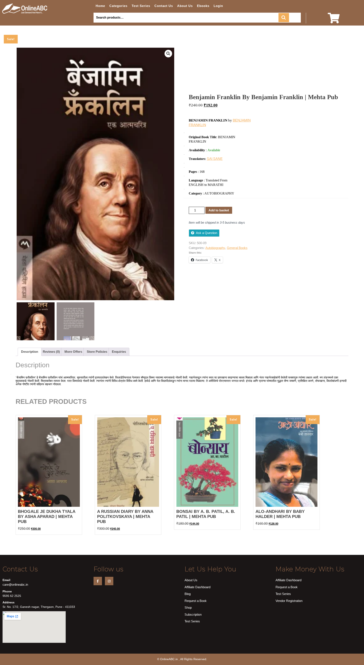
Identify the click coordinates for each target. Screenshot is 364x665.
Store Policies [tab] (97, 351)
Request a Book (196, 601)
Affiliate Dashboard (197, 587)
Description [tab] (29, 351)
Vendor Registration (289, 601)
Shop (188, 607)
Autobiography (215, 248)
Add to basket (219, 210)
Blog (188, 594)
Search (283, 17)
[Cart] (334, 21)
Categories (118, 6)
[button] (168, 53)
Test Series (141, 6)
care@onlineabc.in (15, 584)
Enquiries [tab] (119, 351)
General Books (237, 248)
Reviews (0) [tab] (51, 351)
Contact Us (163, 6)
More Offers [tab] (73, 351)
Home (100, 6)
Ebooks (203, 6)
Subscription (193, 614)
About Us (185, 6)
